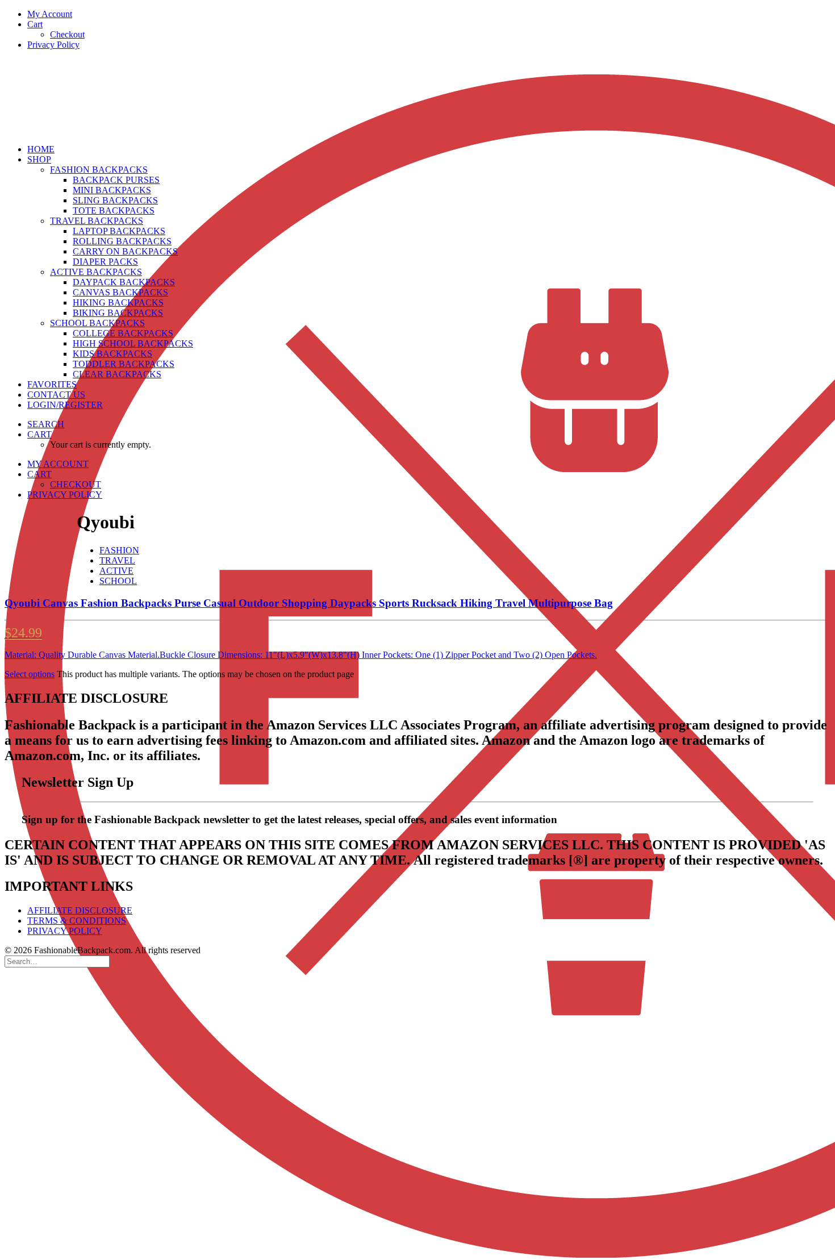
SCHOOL (118, 581)
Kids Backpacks (112, 353)
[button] (45, 424)
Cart (35, 24)
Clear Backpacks (117, 374)
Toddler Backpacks (123, 364)
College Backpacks (123, 333)
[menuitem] (428, 14)
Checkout (67, 34)
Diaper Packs (105, 261)
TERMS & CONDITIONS (76, 920)
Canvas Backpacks (120, 292)
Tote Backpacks (114, 210)
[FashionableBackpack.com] (417, 97)
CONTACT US (56, 394)
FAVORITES (52, 384)
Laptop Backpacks (119, 231)
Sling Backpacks (115, 200)
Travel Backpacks (96, 221)
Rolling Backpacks (122, 241)
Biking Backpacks (118, 313)
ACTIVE (116, 570)
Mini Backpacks (112, 190)
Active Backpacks (96, 272)
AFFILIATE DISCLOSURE (79, 910)
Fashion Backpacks (99, 169)
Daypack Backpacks (124, 282)
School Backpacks (97, 323)
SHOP (39, 159)
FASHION (119, 550)
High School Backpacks (133, 343)
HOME (41, 149)
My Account (49, 14)
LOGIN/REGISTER (65, 405)
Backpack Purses (116, 180)
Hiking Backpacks (118, 302)
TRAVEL (117, 560)
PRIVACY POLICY (64, 931)
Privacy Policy (53, 44)
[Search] (57, 961)
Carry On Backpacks (125, 251)
